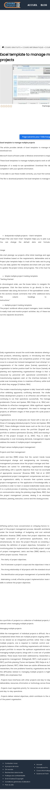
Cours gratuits (12, 47)
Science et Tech (43, 774)
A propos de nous (11, 766)
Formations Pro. (42, 767)
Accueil (32, 5)
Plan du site (9, 785)
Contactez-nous (11, 763)
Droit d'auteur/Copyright (14, 779)
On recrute (9, 769)
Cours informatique (32, 47)
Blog (44, 5)
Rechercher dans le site (14, 772)
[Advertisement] (25, 208)
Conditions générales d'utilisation (17, 782)
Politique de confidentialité (15, 776)
